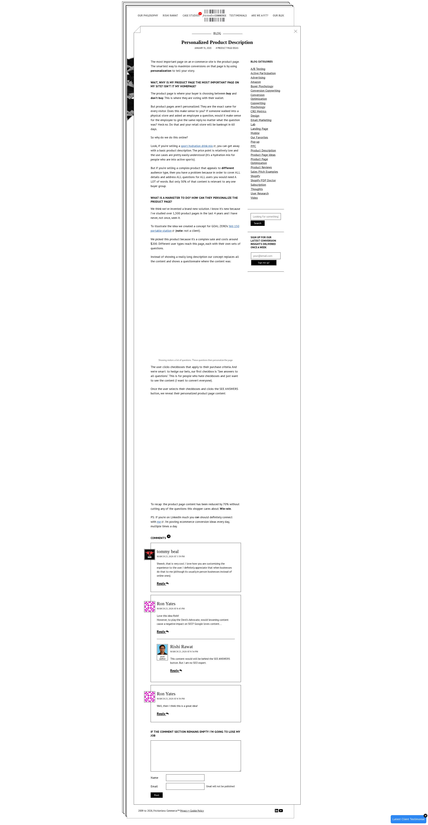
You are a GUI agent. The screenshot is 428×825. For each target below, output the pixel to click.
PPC (253, 146)
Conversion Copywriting (265, 90)
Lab (253, 124)
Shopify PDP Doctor (263, 180)
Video (254, 198)
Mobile (255, 133)
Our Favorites (259, 137)
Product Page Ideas (228, 48)
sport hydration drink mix (197, 146)
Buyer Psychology (262, 86)
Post (156, 795)
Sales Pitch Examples (264, 172)
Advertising (258, 77)
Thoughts (257, 189)
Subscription (258, 185)
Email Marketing (261, 120)
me (159, 522)
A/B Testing (258, 69)
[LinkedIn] (277, 811)
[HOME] (214, 16)
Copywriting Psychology (258, 105)
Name (154, 778)
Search (257, 223)
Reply (161, 583)
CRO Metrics (258, 111)
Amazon (256, 82)
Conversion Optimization (259, 97)
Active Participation (263, 73)
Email (154, 786)
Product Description (263, 150)
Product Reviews (261, 167)
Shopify (255, 176)
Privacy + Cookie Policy (192, 810)
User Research (260, 193)
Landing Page (259, 129)
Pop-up (255, 142)
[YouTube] (281, 811)
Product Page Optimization (259, 161)
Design (255, 116)
